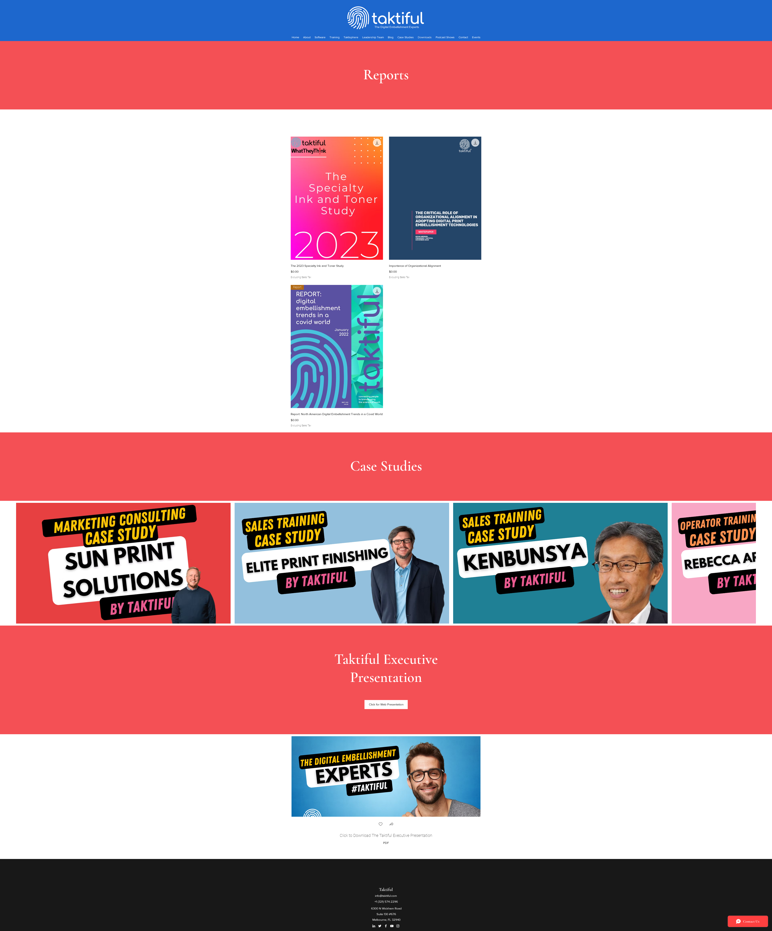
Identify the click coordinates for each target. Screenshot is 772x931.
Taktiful (386, 889)
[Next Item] (749, 563)
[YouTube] (392, 926)
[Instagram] (398, 926)
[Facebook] (386, 926)
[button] (391, 824)
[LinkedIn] (374, 926)
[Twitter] (380, 926)
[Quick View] (337, 198)
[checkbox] (380, 824)
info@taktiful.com (386, 895)
